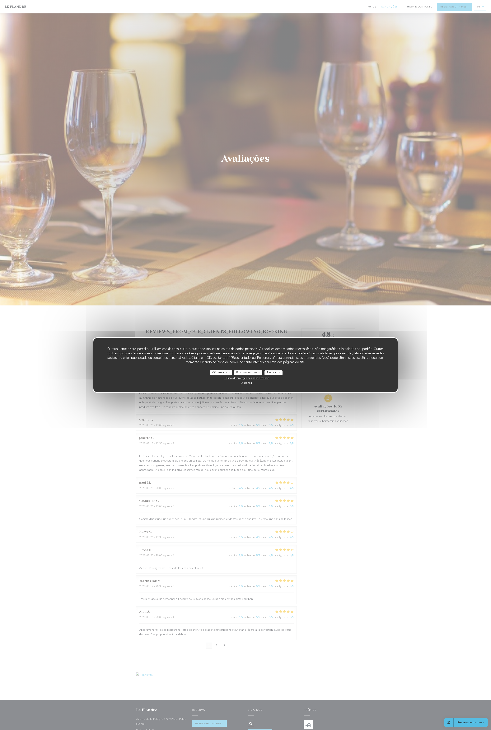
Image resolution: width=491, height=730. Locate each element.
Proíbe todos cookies (248, 372)
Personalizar (273, 372)
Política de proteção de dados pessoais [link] (246, 378)
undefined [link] (246, 383)
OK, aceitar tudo (221, 372)
